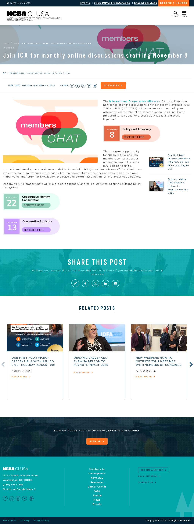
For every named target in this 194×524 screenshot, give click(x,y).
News (97, 500)
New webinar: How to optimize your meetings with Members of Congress (158, 361)
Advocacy (97, 478)
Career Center (97, 487)
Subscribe (111, 85)
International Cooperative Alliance (134, 101)
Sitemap (25, 521)
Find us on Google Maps (18, 489)
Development (97, 473)
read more (20, 377)
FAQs (97, 491)
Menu (184, 16)
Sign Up (95, 441)
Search (175, 16)
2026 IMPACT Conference (112, 3)
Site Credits (10, 521)
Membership (97, 469)
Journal (97, 495)
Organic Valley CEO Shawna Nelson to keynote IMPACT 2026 (91, 361)
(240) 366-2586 (13, 485)
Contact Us (145, 483)
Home (6, 43)
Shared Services (145, 3)
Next (190, 364)
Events (85, 3)
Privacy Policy (41, 521)
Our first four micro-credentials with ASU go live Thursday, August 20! (33, 361)
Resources (97, 482)
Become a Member (173, 3)
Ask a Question (148, 476)
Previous (2, 364)
